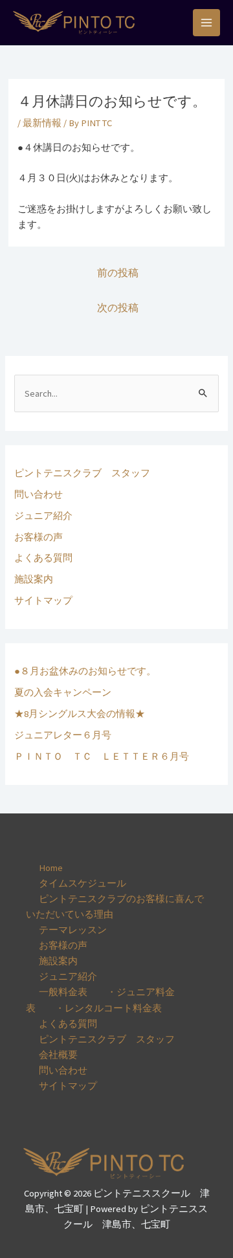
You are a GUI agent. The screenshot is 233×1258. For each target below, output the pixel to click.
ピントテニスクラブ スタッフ (82, 473)
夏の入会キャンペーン (62, 692)
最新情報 (42, 123)
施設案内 (33, 579)
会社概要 (58, 1055)
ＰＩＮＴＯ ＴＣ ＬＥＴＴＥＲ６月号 (101, 756)
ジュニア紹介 (43, 516)
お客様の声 (38, 537)
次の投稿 (118, 308)
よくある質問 (43, 558)
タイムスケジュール (82, 883)
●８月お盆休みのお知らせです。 (85, 671)
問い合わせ (38, 494)
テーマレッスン (73, 930)
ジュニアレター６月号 (62, 735)
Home (51, 868)
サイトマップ (43, 600)
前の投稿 (118, 273)
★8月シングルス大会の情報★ (79, 714)
